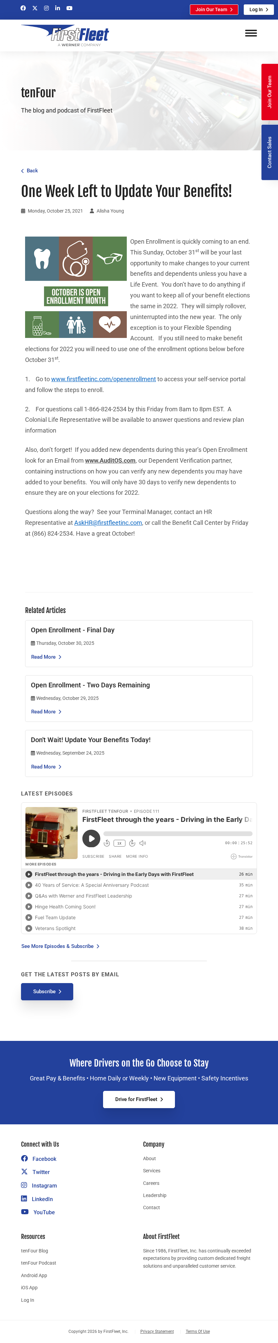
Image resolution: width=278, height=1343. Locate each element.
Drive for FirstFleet (136, 1099)
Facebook (43, 1159)
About (149, 1158)
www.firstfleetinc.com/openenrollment (103, 379)
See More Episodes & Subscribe (57, 946)
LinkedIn (42, 1199)
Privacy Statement (157, 1331)
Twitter (40, 1172)
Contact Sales (269, 152)
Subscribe (44, 991)
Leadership (154, 1195)
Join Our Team (211, 9)
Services (151, 1170)
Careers (151, 1183)
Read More (43, 657)
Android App (34, 1275)
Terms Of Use (198, 1331)
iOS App (29, 1287)
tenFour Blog (34, 1250)
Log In (256, 9)
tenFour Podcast (38, 1263)
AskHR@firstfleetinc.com (108, 522)
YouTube (43, 1212)
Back (32, 171)
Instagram (44, 1185)
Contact (151, 1207)
